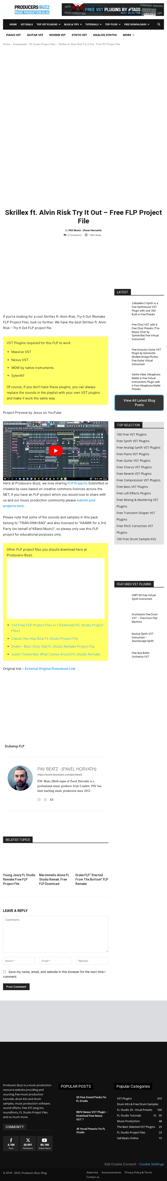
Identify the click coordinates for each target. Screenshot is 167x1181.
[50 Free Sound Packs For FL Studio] (66, 1101)
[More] (84, 825)
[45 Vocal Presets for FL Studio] (66, 1132)
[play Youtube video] (55, 450)
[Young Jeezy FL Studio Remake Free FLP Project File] (19, 860)
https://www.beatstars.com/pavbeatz (59, 774)
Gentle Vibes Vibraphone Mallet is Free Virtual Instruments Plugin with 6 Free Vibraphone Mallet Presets (146, 382)
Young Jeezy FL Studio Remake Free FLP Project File (19, 879)
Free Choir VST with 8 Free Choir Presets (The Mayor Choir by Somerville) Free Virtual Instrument (145, 332)
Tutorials (92, 24)
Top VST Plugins (47, 24)
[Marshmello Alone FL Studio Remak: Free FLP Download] (55, 860)
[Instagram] (39, 798)
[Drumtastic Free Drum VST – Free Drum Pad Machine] (121, 619)
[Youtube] (51, 798)
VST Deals (27, 24)
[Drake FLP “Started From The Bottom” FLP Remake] (91, 860)
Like (11, 1137)
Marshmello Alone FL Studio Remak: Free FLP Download (54, 879)
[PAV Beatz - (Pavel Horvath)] (20, 783)
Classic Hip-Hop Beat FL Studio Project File (44, 638)
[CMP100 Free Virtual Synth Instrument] (121, 600)
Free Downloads (135, 24)
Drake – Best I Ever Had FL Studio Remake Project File (53, 646)
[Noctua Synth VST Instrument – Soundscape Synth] (121, 639)
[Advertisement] (83, 79)
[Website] (45, 798)
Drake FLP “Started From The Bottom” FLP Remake (91, 879)
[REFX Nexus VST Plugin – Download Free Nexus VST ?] (66, 1115)
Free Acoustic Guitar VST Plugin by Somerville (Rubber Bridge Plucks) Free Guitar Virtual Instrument (146, 357)
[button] (159, 24)
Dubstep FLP (14, 746)
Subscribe (44, 1137)
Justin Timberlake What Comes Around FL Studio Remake (55, 654)
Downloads (20, 44)
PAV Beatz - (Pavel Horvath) (85, 230)
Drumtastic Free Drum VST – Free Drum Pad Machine (145, 618)
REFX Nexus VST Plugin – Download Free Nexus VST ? (92, 1116)
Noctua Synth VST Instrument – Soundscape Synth (143, 637)
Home (13, 24)
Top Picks (111, 24)
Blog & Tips (71, 24)
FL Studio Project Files (43, 44)
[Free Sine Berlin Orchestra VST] (121, 658)
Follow (28, 1137)
